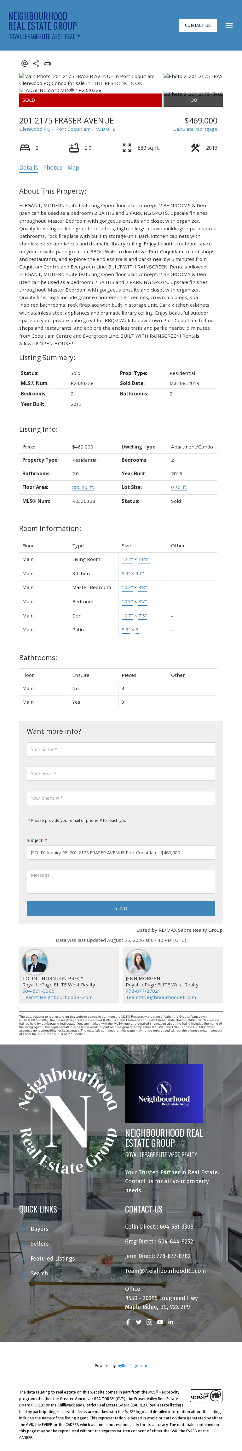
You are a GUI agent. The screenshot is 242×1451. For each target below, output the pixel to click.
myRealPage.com (132, 1365)
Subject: (35, 840)
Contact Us (198, 25)
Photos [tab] (52, 167)
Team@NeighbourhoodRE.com (57, 997)
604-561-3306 (38, 991)
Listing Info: (38, 429)
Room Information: (50, 528)
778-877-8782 (142, 991)
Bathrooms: (38, 657)
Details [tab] (28, 167)
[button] (198, 25)
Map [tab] (73, 167)
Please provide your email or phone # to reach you (78, 820)
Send (120, 908)
